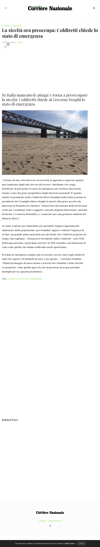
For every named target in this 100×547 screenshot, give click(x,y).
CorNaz (19, 42)
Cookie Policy (69, 543)
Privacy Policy (55, 521)
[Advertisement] (45, 71)
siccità (20, 279)
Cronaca (6, 25)
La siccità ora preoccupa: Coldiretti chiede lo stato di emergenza (50, 33)
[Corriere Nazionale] (50, 8)
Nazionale (17, 25)
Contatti (42, 521)
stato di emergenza (33, 279)
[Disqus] (50, 316)
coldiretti (12, 279)
